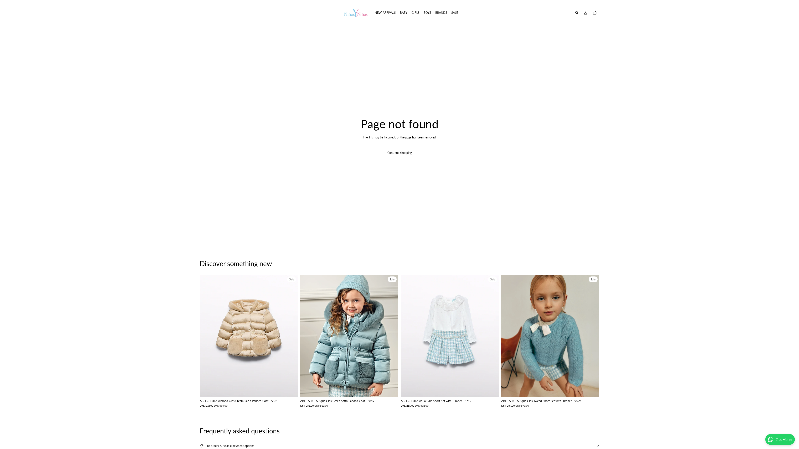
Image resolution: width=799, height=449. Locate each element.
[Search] (576, 12)
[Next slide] (291, 335)
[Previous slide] (206, 335)
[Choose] (291, 391)
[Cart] (594, 12)
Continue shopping (399, 152)
